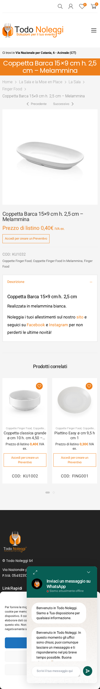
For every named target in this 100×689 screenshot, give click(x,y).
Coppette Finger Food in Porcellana (74, 430)
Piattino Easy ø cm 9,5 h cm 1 (74, 435)
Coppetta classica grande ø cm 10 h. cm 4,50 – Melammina (25, 438)
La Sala (75, 82)
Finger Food (12, 89)
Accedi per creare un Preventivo (26, 238)
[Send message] (87, 671)
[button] (47, 492)
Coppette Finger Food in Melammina (58, 261)
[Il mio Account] (70, 6)
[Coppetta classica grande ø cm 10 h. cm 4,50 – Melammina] (24, 400)
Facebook (35, 324)
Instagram (58, 324)
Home (7, 82)
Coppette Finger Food (17, 261)
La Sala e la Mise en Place (40, 82)
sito (79, 317)
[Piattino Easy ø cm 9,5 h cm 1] (74, 400)
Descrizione (15, 282)
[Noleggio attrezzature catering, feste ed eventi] (32, 30)
